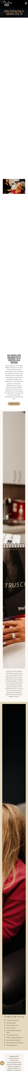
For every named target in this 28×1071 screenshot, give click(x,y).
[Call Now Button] (2, 1063)
